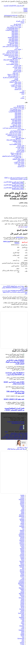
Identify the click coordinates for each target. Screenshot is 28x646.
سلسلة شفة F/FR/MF (12, 44)
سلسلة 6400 (15, 36)
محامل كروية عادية (16, 86)
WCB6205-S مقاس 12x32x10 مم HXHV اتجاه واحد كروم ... (14, 373)
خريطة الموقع (14, 433)
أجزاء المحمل (17, 89)
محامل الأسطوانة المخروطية (10, 59)
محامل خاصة (17, 68)
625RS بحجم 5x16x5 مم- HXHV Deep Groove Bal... (14, 383)
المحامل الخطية (17, 71)
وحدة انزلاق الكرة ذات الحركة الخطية (11, 156)
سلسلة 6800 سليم (13, 39)
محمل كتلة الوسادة (13, 56)
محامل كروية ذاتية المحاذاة (11, 55)
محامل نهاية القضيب (16, 84)
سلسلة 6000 (15, 31)
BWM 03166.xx (20, 237)
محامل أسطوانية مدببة (15, 437)
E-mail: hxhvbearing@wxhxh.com (15, 421)
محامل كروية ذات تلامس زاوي (10, 53)
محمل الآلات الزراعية (15, 25)
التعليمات (22, 92)
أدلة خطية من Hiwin (13, 74)
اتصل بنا (25, 226)
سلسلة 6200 (15, 33)
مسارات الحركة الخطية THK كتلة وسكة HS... (15, 392)
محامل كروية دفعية (19, 439)
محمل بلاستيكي (17, 436)
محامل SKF (18, 87)
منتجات (22, 22)
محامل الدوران (9, 439)
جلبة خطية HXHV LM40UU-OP (14, 399)
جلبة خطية (15, 73)
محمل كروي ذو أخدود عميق (14, 27)
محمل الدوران (17, 70)
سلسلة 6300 (15, 34)
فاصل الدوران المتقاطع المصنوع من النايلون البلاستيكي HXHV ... (14, 409)
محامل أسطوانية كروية (12, 64)
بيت (23, 19)
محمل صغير (24, 434)
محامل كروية (17, 49)
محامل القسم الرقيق (15, 434)
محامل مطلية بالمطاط (15, 82)
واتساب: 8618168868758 (18, 423)
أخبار (23, 90)
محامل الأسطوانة (16, 58)
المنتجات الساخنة (23, 433)
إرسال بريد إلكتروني (22, 447)
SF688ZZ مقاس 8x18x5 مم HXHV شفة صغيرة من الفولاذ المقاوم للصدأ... (15, 361)
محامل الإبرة (15, 62)
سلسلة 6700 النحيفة (13, 37)
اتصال (22, 93)
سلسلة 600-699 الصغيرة (12, 30)
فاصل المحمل (17, 65)
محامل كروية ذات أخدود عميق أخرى (12, 128)
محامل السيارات (17, 67)
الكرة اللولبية (14, 80)
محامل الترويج (17, 24)
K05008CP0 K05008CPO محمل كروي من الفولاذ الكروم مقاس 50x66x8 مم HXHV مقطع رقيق (14, 292)
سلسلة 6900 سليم (13, 40)
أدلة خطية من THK (13, 76)
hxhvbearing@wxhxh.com (10, 15)
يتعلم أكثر (20, 226)
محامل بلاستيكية (14, 43)
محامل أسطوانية (14, 61)
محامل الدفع (18, 83)
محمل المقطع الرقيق (12, 50)
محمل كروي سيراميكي (12, 52)
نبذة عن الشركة (20, 21)
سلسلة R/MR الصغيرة (12, 28)
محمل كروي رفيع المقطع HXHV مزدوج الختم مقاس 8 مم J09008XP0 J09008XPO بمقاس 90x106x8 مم (14, 287)
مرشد (6, 431)
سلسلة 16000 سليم (13, 42)
